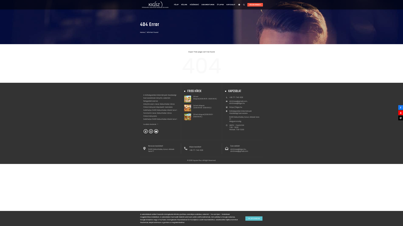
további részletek (149, 124)
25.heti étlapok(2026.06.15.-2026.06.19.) (205, 98)
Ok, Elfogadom (254, 218)
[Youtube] (156, 131)
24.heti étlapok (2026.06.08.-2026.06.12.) (202, 107)
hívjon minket (255, 5)
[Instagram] (151, 131)
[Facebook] (146, 131)
